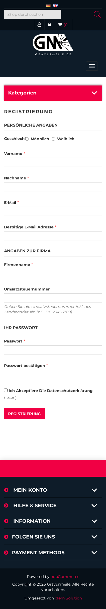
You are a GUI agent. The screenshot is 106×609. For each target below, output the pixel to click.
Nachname (15, 178)
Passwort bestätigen (24, 365)
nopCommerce (65, 576)
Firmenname (17, 264)
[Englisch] (55, 5)
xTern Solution (68, 598)
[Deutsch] (48, 5)
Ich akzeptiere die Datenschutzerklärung (51, 390)
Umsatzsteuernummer (27, 289)
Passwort (13, 341)
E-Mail (10, 202)
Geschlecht (15, 138)
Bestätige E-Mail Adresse (29, 227)
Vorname (13, 153)
